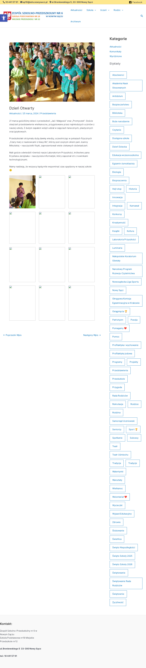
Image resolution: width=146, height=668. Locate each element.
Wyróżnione (116, 56)
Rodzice (134, 404)
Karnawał (134, 205)
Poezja (134, 319)
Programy (117, 362)
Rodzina (116, 412)
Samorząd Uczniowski (123, 421)
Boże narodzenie (120, 121)
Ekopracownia (119, 180)
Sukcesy (134, 437)
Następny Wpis (92, 335)
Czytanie (116, 129)
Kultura (130, 231)
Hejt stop (116, 189)
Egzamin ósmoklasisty (123, 163)
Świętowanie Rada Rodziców (121, 583)
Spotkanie (117, 437)
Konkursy (117, 214)
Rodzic (117, 10)
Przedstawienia (48, 113)
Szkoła (90, 10)
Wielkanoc (117, 488)
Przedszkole (118, 378)
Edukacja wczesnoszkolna (125, 155)
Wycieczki (117, 505)
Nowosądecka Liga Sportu (125, 281)
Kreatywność (118, 222)
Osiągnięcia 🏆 (119, 311)
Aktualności (76, 10)
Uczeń (103, 10)
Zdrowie (116, 522)
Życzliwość (117, 602)
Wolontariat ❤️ (119, 496)
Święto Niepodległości (123, 547)
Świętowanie (118, 572)
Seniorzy (116, 429)
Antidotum (117, 96)
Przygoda (117, 387)
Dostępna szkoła (120, 138)
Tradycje (132, 463)
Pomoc (115, 336)
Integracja (117, 205)
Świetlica (116, 539)
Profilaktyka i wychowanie (125, 345)
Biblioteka (117, 113)
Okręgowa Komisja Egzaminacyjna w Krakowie (126, 300)
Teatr (115, 446)
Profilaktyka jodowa (122, 353)
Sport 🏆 (133, 429)
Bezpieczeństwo (120, 104)
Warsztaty (117, 480)
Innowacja (117, 197)
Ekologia (116, 172)
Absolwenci (118, 75)
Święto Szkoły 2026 (122, 564)
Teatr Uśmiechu (120, 454)
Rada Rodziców (120, 395)
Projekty (134, 362)
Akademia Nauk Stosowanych (120, 85)
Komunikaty (115, 51)
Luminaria (117, 248)
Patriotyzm (117, 319)
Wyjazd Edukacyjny (122, 513)
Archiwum (76, 21)
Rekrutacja (117, 404)
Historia (133, 189)
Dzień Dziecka (119, 146)
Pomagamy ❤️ (119, 328)
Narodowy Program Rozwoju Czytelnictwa (123, 271)
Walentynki (117, 471)
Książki (115, 231)
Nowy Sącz (117, 290)
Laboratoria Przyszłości (124, 239)
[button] (94, 10)
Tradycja (116, 463)
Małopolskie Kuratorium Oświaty (124, 258)
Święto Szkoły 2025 (122, 556)
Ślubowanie (118, 530)
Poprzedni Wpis (12, 335)
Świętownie (118, 594)
